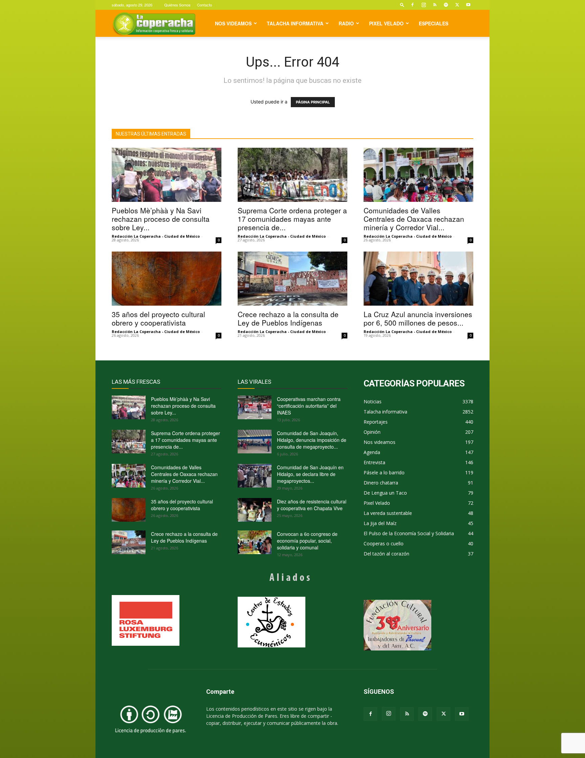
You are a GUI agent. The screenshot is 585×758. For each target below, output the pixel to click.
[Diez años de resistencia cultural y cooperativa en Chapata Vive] (255, 510)
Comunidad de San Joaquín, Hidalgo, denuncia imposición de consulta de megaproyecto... (311, 440)
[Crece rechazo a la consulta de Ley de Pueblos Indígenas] (292, 279)
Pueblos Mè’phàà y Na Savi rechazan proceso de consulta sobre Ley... (161, 218)
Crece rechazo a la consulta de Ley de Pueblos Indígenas (288, 318)
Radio (346, 23)
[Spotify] (446, 4)
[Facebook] (412, 4)
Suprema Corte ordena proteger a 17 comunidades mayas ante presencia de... (292, 218)
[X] (457, 4)
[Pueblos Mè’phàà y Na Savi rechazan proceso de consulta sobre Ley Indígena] (166, 175)
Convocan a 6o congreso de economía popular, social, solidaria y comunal (307, 540)
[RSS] (435, 4)
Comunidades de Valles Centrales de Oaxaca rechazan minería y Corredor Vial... (414, 218)
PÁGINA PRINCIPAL (313, 102)
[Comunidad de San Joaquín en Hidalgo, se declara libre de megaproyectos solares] (255, 476)
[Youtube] (468, 4)
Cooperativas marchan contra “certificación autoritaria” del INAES (309, 406)
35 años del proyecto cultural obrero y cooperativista (158, 318)
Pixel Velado (386, 23)
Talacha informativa (295, 23)
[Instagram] (423, 4)
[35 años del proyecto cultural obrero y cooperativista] (166, 279)
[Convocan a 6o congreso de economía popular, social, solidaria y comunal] (255, 542)
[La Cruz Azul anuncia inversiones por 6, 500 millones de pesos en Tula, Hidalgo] (418, 279)
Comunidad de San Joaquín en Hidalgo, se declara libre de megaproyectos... (310, 474)
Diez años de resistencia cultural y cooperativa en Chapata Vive (311, 505)
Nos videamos (233, 23)
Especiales (433, 23)
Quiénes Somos (177, 4)
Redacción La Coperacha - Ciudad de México (156, 236)
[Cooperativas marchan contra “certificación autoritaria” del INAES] (255, 407)
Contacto (204, 4)
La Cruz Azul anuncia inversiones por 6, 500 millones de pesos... (418, 318)
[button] (402, 4)
